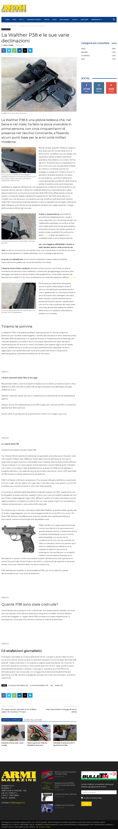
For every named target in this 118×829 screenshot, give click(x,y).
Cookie (42, 827)
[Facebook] (3, 50)
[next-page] (6, 749)
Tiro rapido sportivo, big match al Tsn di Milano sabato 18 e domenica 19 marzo (19, 710)
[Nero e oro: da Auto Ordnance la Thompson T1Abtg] (47, 775)
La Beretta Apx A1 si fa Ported (64, 805)
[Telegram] (30, 50)
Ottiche (46, 19)
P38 (51, 685)
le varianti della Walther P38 (39, 685)
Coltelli (75, 19)
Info (37, 827)
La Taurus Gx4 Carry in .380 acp (65, 794)
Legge (54, 19)
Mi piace (87, 83)
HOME (7, 19)
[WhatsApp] (14, 50)
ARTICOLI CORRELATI (12, 720)
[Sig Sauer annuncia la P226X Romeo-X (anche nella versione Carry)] (47, 786)
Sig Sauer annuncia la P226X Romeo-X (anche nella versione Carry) (65, 785)
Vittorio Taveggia (8, 45)
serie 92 (72, 277)
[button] (114, 20)
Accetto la (87, 798)
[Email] (25, 50)
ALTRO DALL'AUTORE (33, 720)
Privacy (48, 827)
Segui (99, 83)
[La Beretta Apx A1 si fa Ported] (47, 808)
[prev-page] (2, 749)
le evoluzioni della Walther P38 (18, 685)
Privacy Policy (97, 798)
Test (20, 19)
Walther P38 (59, 685)
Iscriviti (111, 83)
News (14, 19)
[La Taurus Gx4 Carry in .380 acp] (47, 797)
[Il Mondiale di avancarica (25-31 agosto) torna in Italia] (65, 733)
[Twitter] (9, 50)
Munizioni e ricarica (34, 19)
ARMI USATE (84, 19)
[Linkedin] (19, 50)
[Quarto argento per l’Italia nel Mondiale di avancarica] (39, 733)
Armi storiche (64, 19)
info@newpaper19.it (17, 803)
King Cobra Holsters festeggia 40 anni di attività (61, 710)
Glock (46, 235)
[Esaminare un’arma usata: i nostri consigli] (13, 733)
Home (3, 26)
